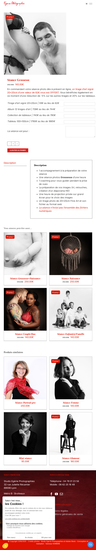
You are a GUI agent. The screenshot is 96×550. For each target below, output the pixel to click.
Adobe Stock (71, 541)
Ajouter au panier (18, 150)
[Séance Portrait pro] (25, 358)
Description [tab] (10, 163)
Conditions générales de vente (66, 514)
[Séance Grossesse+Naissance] (25, 234)
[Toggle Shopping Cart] (86, 4)
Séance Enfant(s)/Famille (70, 334)
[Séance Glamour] (70, 414)
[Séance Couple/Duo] (25, 289)
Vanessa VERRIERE (53, 544)
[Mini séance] (25, 414)
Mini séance (25, 458)
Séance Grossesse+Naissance (25, 278)
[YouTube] (56, 493)
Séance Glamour (71, 458)
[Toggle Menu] (90, 4)
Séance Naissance (71, 278)
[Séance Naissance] (70, 234)
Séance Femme (71, 402)
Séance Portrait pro (25, 402)
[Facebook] (51, 493)
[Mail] (61, 493)
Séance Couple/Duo (25, 334)
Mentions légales (59, 511)
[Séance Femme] (70, 358)
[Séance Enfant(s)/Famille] (70, 289)
